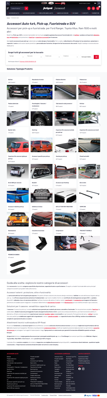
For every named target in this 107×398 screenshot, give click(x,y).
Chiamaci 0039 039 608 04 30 (28, 61)
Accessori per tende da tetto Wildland (70, 369)
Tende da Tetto (59, 356)
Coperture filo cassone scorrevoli (16, 386)
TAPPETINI (33, 379)
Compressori (34, 373)
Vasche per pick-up (12, 384)
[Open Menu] (8, 8)
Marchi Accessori (62, 13)
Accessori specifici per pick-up (15, 381)
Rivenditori (95, 13)
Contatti (85, 13)
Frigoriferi (69, 363)
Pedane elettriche (35, 375)
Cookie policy (44, 395)
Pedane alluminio (11, 358)
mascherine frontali (53, 302)
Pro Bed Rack (70, 365)
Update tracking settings (65, 395)
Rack (56, 363)
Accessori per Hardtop (36, 361)
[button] (89, 8)
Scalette (57, 365)
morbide (47, 314)
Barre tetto (33, 363)
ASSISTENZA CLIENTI (84, 3)
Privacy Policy (53, 395)
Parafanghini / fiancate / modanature (17, 367)
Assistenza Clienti (83, 356)
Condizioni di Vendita (84, 363)
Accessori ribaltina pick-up (37, 365)
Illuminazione (34, 369)
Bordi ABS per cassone (13, 388)
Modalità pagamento (84, 361)
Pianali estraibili (34, 356)
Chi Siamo (75, 13)
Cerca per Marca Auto (46, 13)
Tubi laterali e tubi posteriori (14, 363)
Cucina (56, 379)
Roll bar (9, 365)
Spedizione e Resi (83, 358)
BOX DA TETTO (70, 381)
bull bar (77, 35)
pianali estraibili (53, 316)
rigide (52, 314)
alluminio (96, 35)
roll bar (90, 314)
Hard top (9, 371)
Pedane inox (10, 361)
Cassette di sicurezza (36, 371)
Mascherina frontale (35, 367)
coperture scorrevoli (42, 37)
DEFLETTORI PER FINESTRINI (38, 384)
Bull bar (9, 356)
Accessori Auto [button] (14, 13)
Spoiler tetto (10, 369)
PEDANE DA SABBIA (36, 386)
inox (8, 37)
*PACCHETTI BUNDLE (36, 381)
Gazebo (57, 377)
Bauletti (32, 358)
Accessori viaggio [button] (29, 13)
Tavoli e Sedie (58, 381)
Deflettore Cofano (35, 377)
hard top (31, 37)
